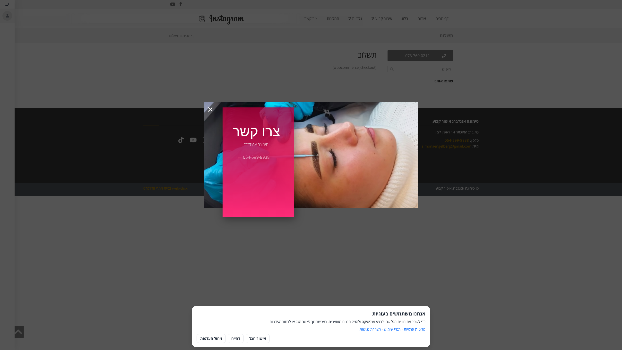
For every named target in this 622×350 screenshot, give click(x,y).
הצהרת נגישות (370, 329)
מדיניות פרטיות (414, 329)
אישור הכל (257, 338)
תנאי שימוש (392, 329)
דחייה (235, 338)
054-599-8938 (256, 157)
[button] (210, 109)
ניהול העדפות (211, 338)
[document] (311, 175)
